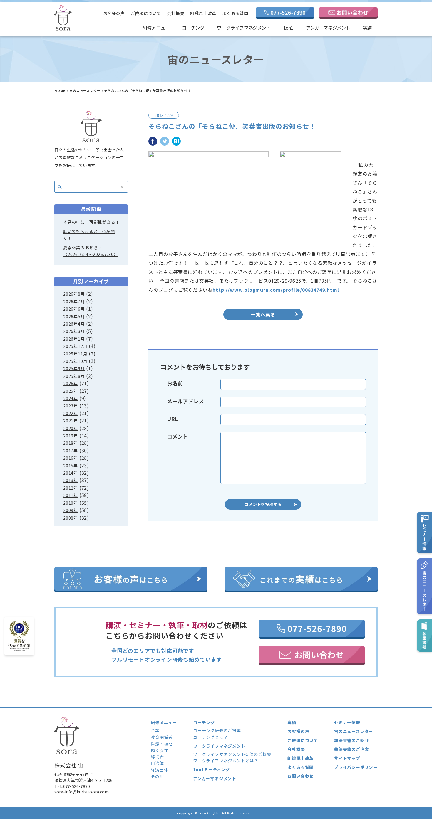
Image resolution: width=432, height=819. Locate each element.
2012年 (70, 488)
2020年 (70, 428)
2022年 (70, 413)
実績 (367, 27)
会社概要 (175, 13)
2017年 (70, 451)
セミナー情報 (347, 722)
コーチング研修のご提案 (217, 730)
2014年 (70, 473)
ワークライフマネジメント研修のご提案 (232, 754)
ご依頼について (146, 13)
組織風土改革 (203, 13)
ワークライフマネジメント (243, 27)
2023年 (70, 406)
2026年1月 (74, 339)
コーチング (193, 27)
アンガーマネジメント (328, 27)
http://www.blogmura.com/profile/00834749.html (275, 289)
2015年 (70, 466)
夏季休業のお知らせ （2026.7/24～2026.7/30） (90, 251)
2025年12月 (75, 346)
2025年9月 (74, 368)
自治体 (157, 763)
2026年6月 (74, 309)
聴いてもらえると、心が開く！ (89, 234)
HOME (60, 90)
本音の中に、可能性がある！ (91, 222)
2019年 (70, 436)
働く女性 (159, 750)
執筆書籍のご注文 (351, 749)
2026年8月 (74, 294)
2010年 (70, 503)
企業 (155, 730)
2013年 (70, 480)
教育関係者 (162, 737)
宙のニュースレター (84, 90)
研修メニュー (156, 27)
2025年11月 (75, 354)
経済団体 (159, 770)
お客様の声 (114, 13)
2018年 (70, 443)
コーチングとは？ (210, 737)
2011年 (70, 495)
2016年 (70, 458)
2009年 (70, 510)
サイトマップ (347, 758)
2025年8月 (74, 376)
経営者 (157, 757)
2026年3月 (74, 331)
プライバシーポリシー (356, 767)
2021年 (70, 421)
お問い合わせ (300, 776)
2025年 (70, 391)
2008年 (70, 518)
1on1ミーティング (211, 769)
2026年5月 (74, 316)
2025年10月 (75, 361)
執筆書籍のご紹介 (351, 740)
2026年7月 (74, 301)
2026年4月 (74, 324)
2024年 (70, 398)
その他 (157, 776)
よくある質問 (235, 13)
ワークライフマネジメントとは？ (225, 761)
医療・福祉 (162, 743)
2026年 (70, 383)
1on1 (288, 27)
